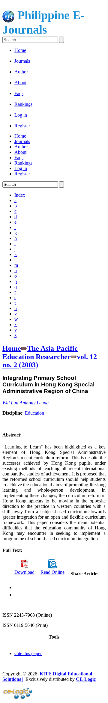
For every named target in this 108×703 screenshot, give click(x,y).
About (20, 82)
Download (24, 572)
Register (22, 125)
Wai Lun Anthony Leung (25, 402)
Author (21, 71)
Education (34, 413)
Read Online (52, 572)
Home (20, 50)
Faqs (18, 93)
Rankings (23, 104)
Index (19, 195)
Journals (22, 61)
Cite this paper (28, 653)
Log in (20, 115)
